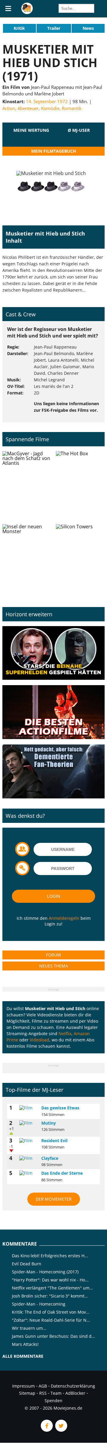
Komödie (50, 108)
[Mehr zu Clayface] (28, 1158)
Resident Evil (54, 1140)
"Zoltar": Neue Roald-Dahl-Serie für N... (51, 1320)
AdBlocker (75, 1393)
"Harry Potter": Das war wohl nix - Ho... (50, 1280)
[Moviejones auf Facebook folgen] (46, 1430)
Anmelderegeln (64, 918)
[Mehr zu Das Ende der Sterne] (28, 1173)
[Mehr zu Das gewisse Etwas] (28, 1108)
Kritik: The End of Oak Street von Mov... (50, 1312)
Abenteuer (28, 108)
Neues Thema (53, 966)
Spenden (53, 1400)
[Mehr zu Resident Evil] (28, 1140)
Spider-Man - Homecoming (38, 1304)
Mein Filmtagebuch (53, 151)
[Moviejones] (27, 12)
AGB (43, 1386)
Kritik (19, 28)
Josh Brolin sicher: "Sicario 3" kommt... (50, 1296)
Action (8, 108)
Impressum (23, 1386)
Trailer (53, 28)
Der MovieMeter (54, 1199)
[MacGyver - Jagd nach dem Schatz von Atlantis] (26, 485)
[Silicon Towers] (80, 558)
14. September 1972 (47, 101)
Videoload (39, 1040)
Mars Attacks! (25, 1344)
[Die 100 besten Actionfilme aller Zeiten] (53, 712)
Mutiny (48, 1123)
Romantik (71, 108)
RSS (43, 1393)
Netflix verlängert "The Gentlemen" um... (52, 1288)
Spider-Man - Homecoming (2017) (45, 1272)
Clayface (49, 1158)
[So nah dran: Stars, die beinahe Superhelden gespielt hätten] (53, 653)
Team (56, 1393)
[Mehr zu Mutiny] (28, 1123)
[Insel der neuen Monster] (26, 558)
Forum (53, 955)
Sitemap (27, 1393)
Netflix (65, 1033)
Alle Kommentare (22, 1356)
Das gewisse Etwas (60, 1108)
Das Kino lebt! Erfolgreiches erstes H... (50, 1255)
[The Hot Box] (80, 485)
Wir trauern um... (29, 1328)
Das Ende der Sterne (62, 1173)
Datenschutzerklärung (73, 1386)
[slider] (31, 137)
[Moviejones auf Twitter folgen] (60, 1430)
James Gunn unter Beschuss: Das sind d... (53, 1336)
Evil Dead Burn (26, 1264)
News (88, 28)
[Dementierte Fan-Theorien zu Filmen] (53, 771)
